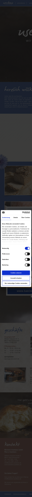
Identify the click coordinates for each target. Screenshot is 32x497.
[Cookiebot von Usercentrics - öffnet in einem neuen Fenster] (22, 212)
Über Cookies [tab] (25, 217)
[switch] (27, 253)
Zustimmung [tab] (6, 217)
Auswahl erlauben (16, 278)
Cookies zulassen (16, 273)
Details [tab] (16, 217)
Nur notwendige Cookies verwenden (16, 283)
